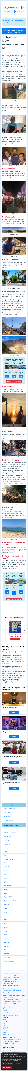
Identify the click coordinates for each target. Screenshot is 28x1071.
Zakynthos (7, 957)
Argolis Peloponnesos (10, 832)
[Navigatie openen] (23, 7)
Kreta (5, 878)
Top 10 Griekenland (9, 808)
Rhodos (6, 934)
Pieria (5, 919)
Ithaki (5, 863)
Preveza (6, 927)
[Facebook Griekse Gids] (23, 11)
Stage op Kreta (8, 732)
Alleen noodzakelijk (7, 1063)
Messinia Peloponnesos (10, 900)
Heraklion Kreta (8, 859)
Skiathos (6, 942)
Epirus (5, 1010)
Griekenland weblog (18, 20)
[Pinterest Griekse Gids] (25, 11)
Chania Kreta (7, 844)
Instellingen (17, 1063)
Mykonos (6, 904)
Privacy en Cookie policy (10, 1051)
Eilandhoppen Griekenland (11, 977)
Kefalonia (6, 870)
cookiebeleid (15, 1060)
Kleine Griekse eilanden (10, 1003)
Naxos (5, 908)
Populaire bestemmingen (10, 999)
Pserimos (21, 305)
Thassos (6, 950)
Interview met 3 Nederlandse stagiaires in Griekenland (12, 757)
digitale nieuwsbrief (7, 657)
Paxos (5, 916)
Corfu (5, 851)
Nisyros (17, 309)
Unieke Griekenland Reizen (11, 976)
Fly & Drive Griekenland (10, 983)
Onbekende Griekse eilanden (11, 1001)
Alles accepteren (7, 1067)
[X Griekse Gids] (18, 11)
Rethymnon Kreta (9, 931)
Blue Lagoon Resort (14, 73)
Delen (14, 796)
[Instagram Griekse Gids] (21, 11)
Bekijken (14, 712)
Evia (5, 855)
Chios (5, 848)
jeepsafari (14, 219)
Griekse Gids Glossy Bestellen (12, 990)
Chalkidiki (6, 840)
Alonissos (6, 829)
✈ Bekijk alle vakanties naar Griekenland (14, 31)
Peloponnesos (7, 1009)
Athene (5, 1019)
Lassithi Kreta (8, 885)
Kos (3, 60)
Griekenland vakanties (9, 981)
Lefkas (5, 889)
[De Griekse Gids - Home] (11, 7)
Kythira (6, 882)
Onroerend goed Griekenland (11, 1041)
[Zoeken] (15, 11)
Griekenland (6, 20)
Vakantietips (7, 812)
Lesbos (6, 893)
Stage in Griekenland (10, 707)
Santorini (6, 938)
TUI (10, 107)
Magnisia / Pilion (8, 897)
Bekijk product (15, 639)
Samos (5, 1032)
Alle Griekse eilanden (10, 961)
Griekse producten (8, 1043)
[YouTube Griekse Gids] (19, 11)
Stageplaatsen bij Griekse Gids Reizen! (13, 783)
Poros (5, 923)
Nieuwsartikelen (8, 820)
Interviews (7, 816)
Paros (5, 912)
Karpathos (7, 866)
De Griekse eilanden (9, 998)
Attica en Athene (8, 836)
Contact (5, 1049)
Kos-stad (6, 109)
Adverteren (6, 992)
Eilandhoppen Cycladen (10, 979)
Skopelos (6, 946)
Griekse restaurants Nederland (12, 1039)
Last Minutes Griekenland (10, 985)
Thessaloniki (7, 953)
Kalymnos (5, 307)
